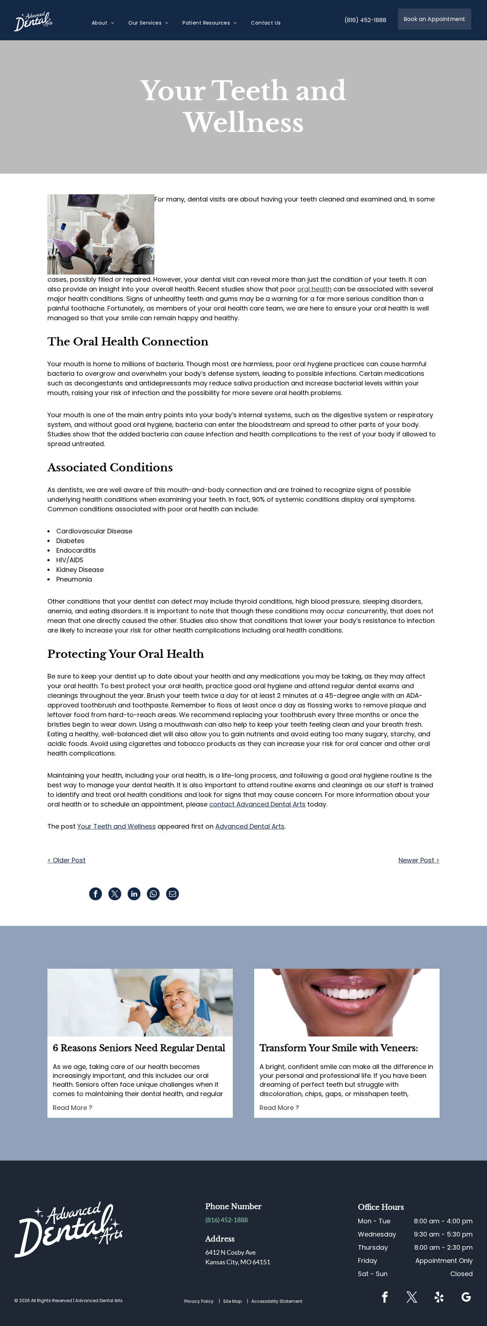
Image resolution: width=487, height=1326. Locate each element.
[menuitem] (102, 23)
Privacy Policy (199, 1301)
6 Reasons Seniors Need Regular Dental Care (139, 1049)
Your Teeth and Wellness (116, 826)
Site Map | (236, 1301)
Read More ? (72, 1107)
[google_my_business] (466, 1298)
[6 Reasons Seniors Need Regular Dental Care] (140, 1002)
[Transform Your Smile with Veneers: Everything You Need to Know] (347, 1002)
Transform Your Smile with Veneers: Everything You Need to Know (339, 1049)
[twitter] (412, 1298)
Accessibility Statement (276, 1301)
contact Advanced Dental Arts (257, 804)
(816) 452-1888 (226, 1220)
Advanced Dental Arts (249, 826)
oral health (314, 289)
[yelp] (439, 1298)
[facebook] (385, 1298)
